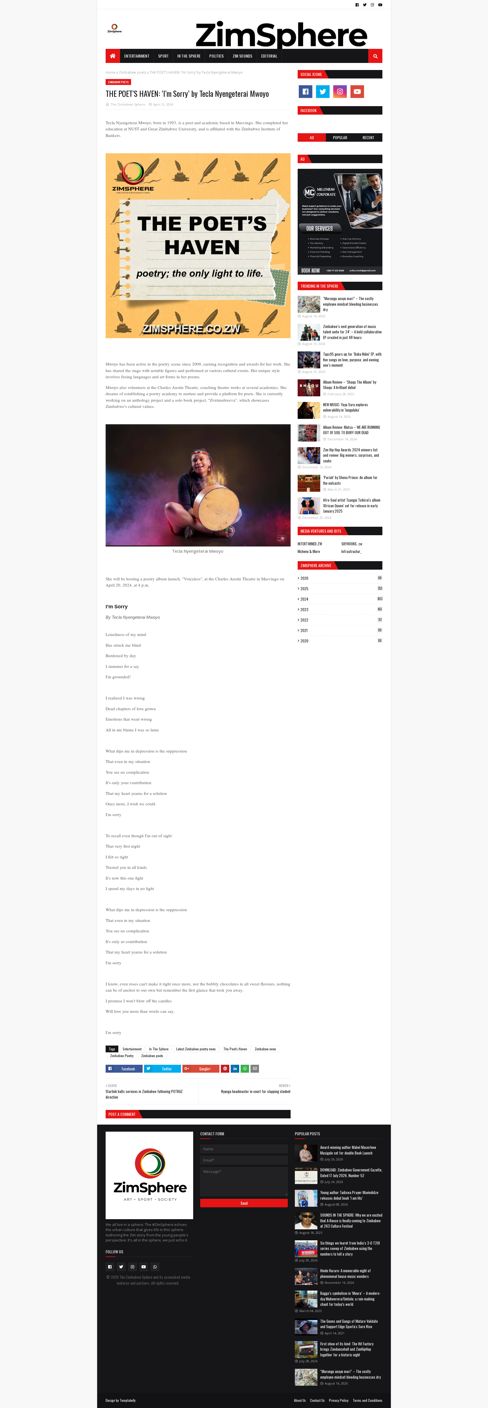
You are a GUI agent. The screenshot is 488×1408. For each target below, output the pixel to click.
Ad (312, 137)
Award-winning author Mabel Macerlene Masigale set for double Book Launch (348, 1150)
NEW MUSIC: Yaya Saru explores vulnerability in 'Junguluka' (345, 407)
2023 (341, 609)
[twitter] (364, 5)
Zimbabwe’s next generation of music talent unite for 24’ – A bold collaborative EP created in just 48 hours (352, 331)
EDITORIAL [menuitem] (269, 56)
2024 (341, 599)
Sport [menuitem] (163, 56)
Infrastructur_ (351, 551)
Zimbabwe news (265, 1048)
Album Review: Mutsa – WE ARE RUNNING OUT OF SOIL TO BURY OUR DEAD (351, 430)
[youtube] (379, 5)
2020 (341, 641)
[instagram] (372, 5)
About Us (300, 1400)
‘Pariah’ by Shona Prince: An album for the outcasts (350, 480)
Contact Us (317, 1400)
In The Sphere (159, 1048)
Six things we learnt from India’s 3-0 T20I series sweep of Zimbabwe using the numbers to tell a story (350, 1248)
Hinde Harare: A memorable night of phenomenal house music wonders (345, 1273)
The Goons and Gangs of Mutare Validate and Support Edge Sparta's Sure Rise (349, 1324)
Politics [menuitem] (216, 56)
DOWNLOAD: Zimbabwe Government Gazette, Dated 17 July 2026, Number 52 (351, 1172)
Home (111, 72)
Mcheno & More (309, 551)
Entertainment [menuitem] (136, 56)
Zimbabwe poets (132, 72)
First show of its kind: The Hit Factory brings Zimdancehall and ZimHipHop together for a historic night (346, 1349)
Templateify (128, 1400)
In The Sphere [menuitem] (189, 56)
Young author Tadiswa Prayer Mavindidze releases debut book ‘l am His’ (349, 1195)
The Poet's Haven (235, 1048)
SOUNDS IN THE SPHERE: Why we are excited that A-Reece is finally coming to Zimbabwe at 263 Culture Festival (351, 1220)
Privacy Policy (338, 1400)
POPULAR (340, 137)
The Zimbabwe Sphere (127, 104)
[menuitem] (113, 56)
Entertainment (132, 1048)
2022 (341, 620)
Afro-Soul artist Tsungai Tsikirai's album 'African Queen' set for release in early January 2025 (351, 505)
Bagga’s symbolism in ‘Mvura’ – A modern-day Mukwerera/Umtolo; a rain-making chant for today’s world (350, 1298)
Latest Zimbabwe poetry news (196, 1048)
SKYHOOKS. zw (351, 543)
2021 (341, 630)
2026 (341, 578)
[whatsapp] (155, 1267)
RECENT (368, 137)
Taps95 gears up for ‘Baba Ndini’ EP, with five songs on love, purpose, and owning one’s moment (352, 359)
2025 (341, 588)
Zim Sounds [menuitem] (242, 56)
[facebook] (357, 5)
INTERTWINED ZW (310, 543)
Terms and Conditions (367, 1400)
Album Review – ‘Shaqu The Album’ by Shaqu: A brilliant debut (349, 384)
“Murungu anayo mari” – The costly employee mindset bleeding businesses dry (350, 304)
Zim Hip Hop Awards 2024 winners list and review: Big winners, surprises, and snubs (351, 455)
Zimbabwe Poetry (122, 1055)
